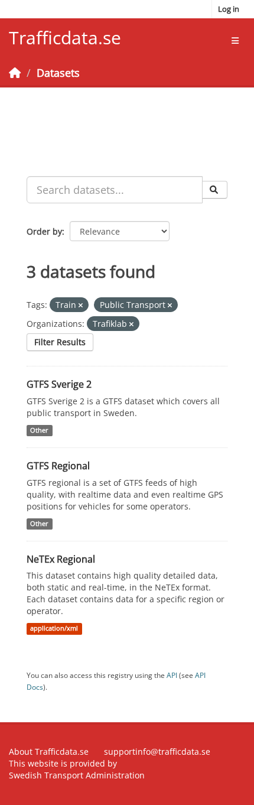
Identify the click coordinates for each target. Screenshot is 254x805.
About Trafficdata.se (49, 751)
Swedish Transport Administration (77, 775)
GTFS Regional (58, 465)
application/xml (54, 628)
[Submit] (214, 190)
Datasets (58, 73)
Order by (44, 231)
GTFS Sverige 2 (59, 384)
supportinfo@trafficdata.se (157, 751)
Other (39, 430)
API (172, 675)
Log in (228, 9)
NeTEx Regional (61, 559)
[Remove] (81, 305)
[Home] (15, 73)
